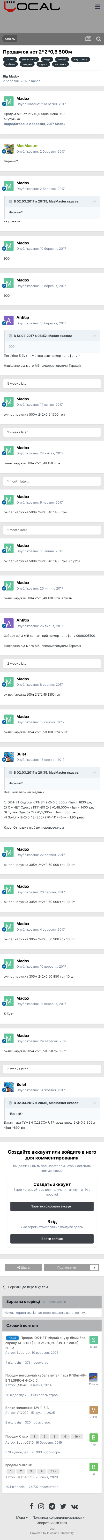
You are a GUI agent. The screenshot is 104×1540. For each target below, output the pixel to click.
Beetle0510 (25, 1442)
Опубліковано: (40, 151)
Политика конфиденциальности (58, 1517)
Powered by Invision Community (52, 1533)
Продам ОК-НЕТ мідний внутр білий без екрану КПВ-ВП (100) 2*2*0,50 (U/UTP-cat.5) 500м (45, 1343)
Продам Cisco (17, 1436)
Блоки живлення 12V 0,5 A (27, 1408)
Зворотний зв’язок (52, 1523)
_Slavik (22, 1385)
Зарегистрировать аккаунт (52, 1206)
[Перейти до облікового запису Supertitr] (93, 1340)
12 (53, 1471)
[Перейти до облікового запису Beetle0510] (93, 1437)
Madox (14, 76)
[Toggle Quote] (11, 201)
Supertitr (23, 1352)
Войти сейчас (52, 1239)
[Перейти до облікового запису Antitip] (9, 320)
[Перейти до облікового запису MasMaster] (9, 149)
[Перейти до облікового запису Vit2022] (93, 1410)
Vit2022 (23, 1413)
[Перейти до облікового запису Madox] (9, 101)
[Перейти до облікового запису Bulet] (9, 757)
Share (25, 1267)
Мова (21, 1517)
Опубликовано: (41, 104)
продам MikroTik (18, 1465)
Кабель (36, 81)
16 (76, 1436)
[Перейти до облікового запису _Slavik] (93, 1377)
